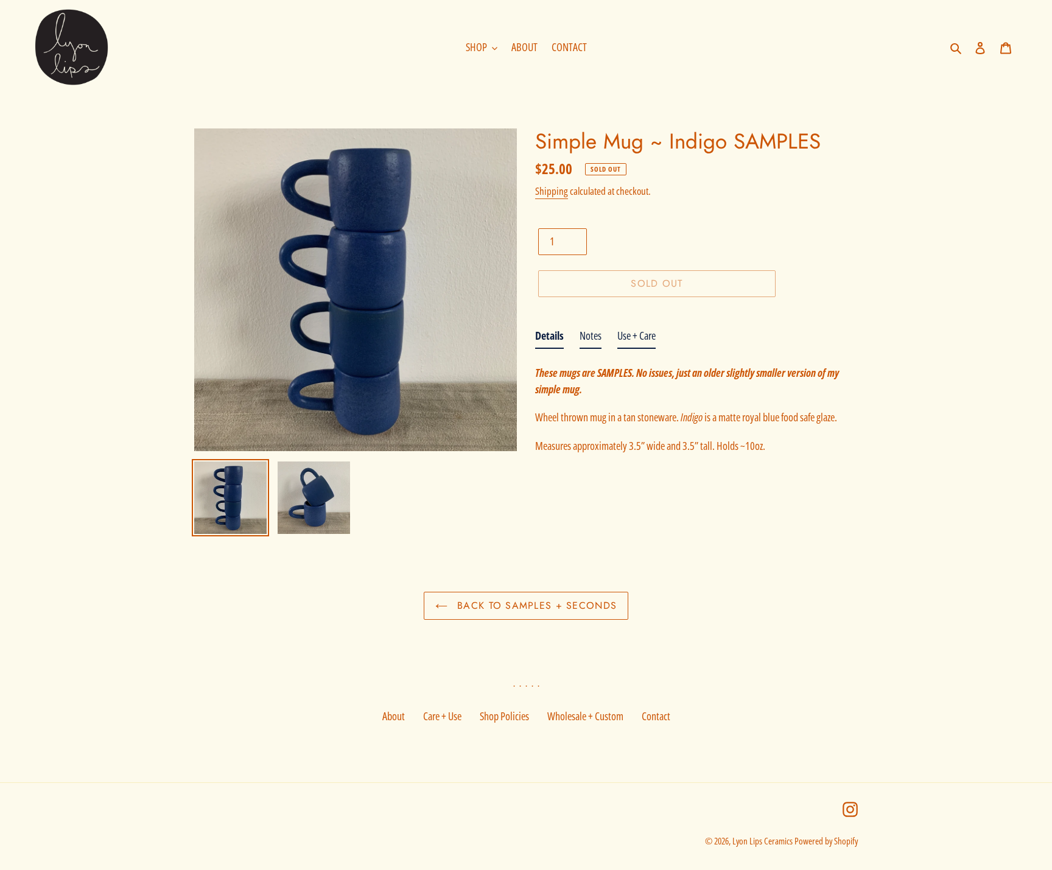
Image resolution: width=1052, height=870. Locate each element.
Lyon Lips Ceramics (762, 841)
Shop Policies (504, 716)
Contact (656, 716)
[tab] (549, 338)
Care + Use (442, 716)
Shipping (551, 191)
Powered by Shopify (826, 841)
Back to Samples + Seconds (535, 605)
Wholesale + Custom (585, 716)
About (393, 716)
